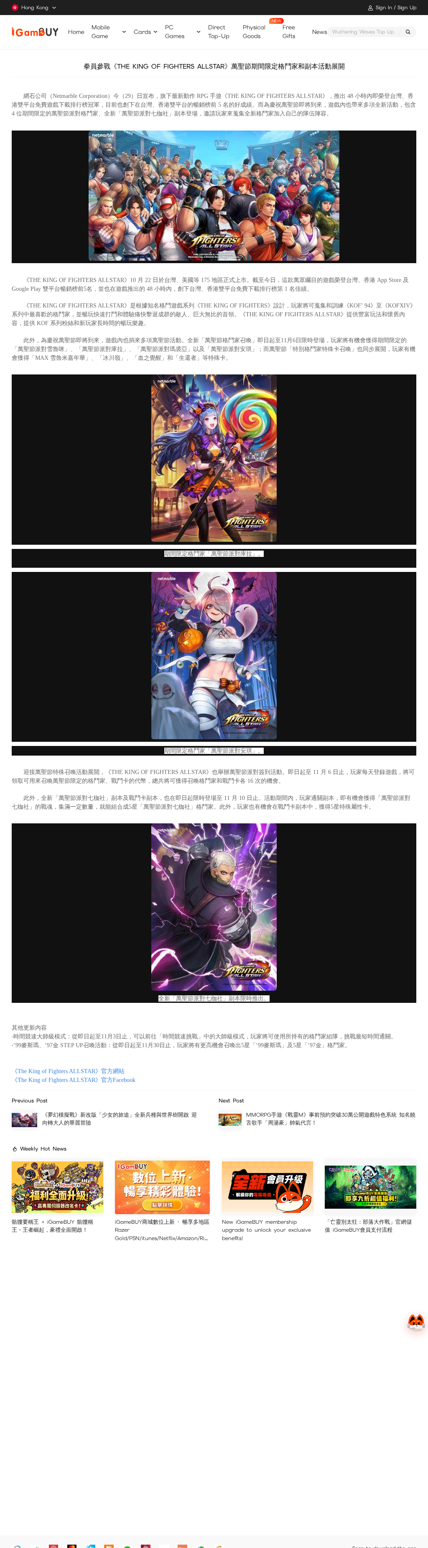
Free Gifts (289, 31)
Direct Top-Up (218, 31)
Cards (142, 32)
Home (76, 32)
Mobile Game (101, 31)
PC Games (174, 31)
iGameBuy (35, 32)
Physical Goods (254, 31)
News (319, 32)
